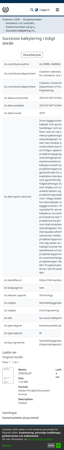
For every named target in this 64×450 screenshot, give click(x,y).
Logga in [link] (44, 9)
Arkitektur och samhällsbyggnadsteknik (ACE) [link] (21, 23)
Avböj (51, 445)
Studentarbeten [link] (32, 19)
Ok (58, 445)
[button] (32, 10)
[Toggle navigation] (57, 10)
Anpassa (6, 445)
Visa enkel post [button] (32, 55)
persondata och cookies (39, 439)
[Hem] (5, 10)
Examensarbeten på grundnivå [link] (21, 27)
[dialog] (32, 438)
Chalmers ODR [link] (11, 19)
